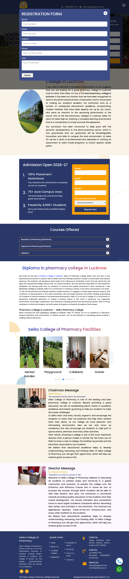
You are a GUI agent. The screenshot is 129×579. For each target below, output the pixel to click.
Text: (24, 58)
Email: (24, 29)
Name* (78, 168)
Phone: (25, 48)
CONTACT (70, 560)
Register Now (90, 209)
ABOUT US (55, 547)
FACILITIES (70, 549)
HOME (53, 543)
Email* (78, 178)
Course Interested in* (86, 198)
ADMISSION (55, 557)
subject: (25, 39)
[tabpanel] (29, 355)
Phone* (78, 188)
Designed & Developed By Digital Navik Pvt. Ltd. (92, 577)
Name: (24, 19)
